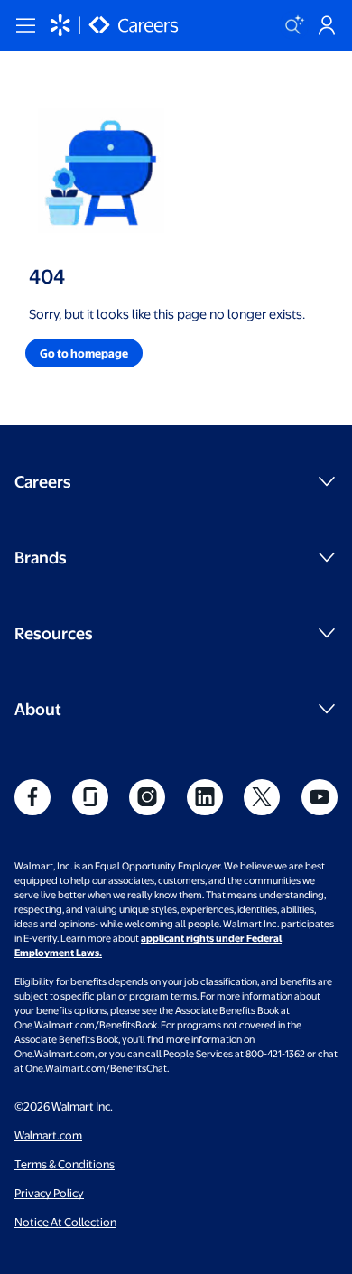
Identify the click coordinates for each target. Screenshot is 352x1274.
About (37, 708)
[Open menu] (25, 25)
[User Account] (327, 25)
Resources (53, 632)
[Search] (294, 25)
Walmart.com (48, 1135)
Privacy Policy (49, 1193)
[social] (32, 797)
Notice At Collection (65, 1222)
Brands (40, 556)
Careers (42, 481)
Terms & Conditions (64, 1164)
